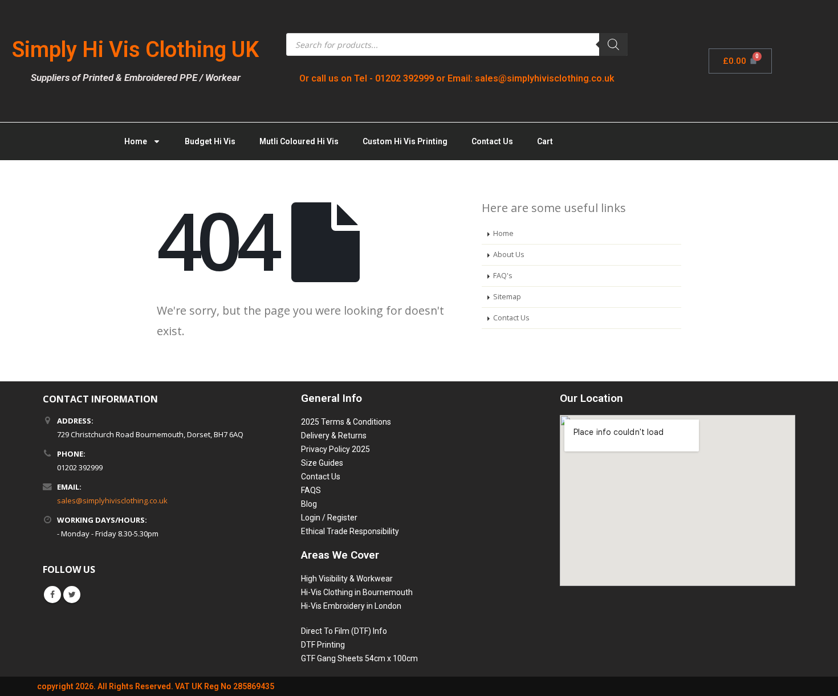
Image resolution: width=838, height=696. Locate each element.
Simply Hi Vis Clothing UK (135, 49)
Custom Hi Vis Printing (405, 141)
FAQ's (502, 275)
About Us (508, 254)
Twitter (71, 594)
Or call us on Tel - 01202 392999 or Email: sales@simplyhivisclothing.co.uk (457, 78)
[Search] (613, 44)
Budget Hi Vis (210, 141)
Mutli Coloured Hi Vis (299, 141)
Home (135, 141)
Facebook (52, 594)
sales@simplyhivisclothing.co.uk (112, 500)
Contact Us (492, 141)
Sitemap (507, 297)
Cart (545, 141)
